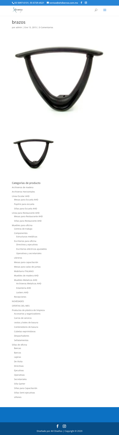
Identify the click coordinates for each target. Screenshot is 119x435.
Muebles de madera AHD (26, 275)
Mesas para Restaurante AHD (28, 216)
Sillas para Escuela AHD (25, 208)
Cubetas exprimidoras (25, 331)
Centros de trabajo (23, 228)
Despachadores (21, 335)
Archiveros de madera (22, 187)
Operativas (19, 374)
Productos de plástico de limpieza (28, 310)
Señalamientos (21, 340)
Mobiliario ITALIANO (24, 271)
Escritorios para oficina (25, 241)
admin (19, 27)
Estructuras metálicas (26, 236)
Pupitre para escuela (24, 204)
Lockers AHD (22, 292)
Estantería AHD (23, 288)
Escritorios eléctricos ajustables (31, 249)
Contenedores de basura (26, 327)
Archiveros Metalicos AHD (28, 283)
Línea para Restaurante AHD (25, 213)
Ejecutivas (19, 370)
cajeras (17, 357)
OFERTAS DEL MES (21, 305)
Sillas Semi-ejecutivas (24, 392)
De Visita (18, 361)
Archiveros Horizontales (23, 191)
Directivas (19, 366)
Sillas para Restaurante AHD (28, 220)
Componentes (21, 233)
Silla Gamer (19, 383)
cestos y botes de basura (26, 322)
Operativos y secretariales (29, 253)
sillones (17, 397)
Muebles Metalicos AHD (25, 280)
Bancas (17, 348)
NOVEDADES (18, 301)
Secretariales (20, 379)
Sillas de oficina (19, 344)
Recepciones (20, 296)
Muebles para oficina (22, 225)
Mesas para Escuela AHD (26, 199)
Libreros (18, 257)
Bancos (17, 352)
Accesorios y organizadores (27, 313)
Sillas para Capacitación (25, 388)
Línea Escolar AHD (20, 196)
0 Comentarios (46, 27)
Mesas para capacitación (26, 262)
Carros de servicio (22, 318)
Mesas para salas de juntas (27, 266)
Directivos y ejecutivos (27, 244)
